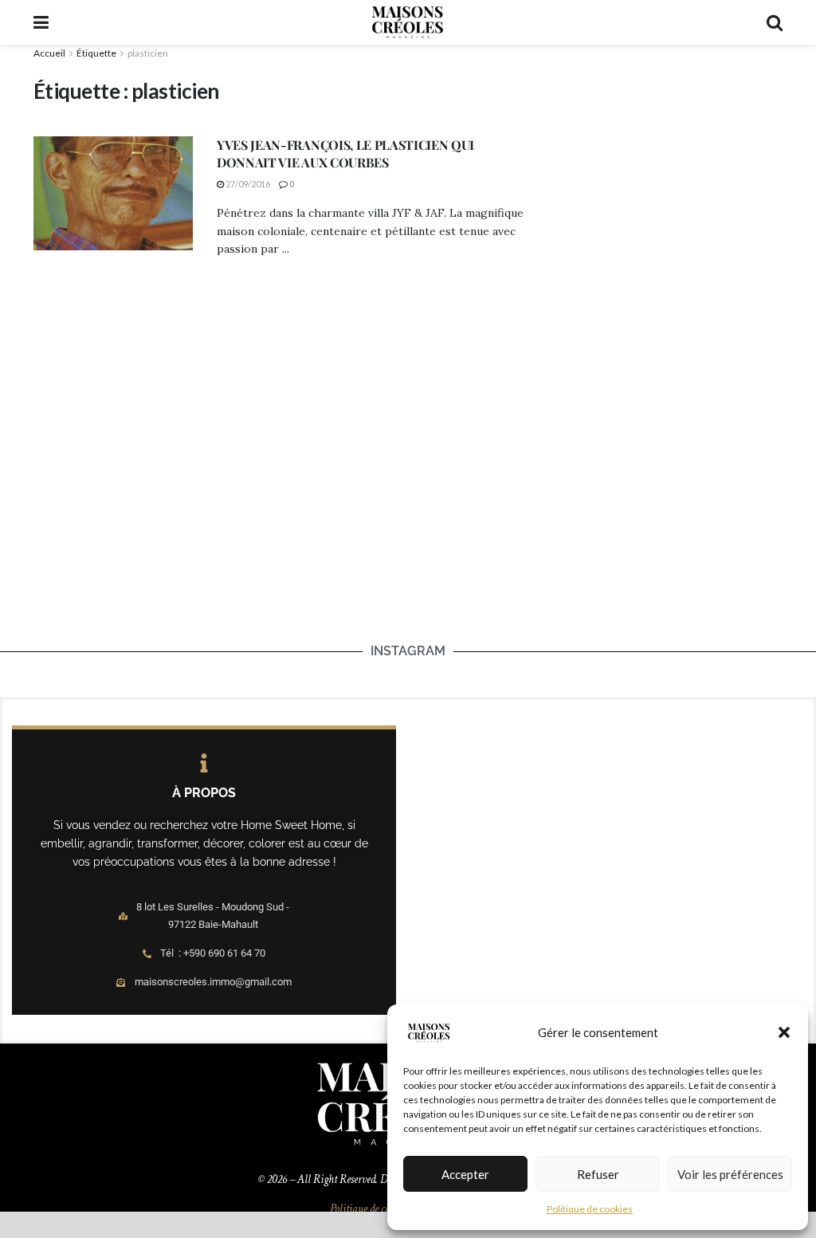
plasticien (148, 53)
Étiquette (96, 53)
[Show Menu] (41, 22)
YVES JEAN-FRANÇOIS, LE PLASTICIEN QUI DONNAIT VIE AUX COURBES (345, 153)
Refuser (598, 1174)
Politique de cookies (590, 1209)
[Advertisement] (666, 161)
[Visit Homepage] (407, 22)
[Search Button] (775, 22)
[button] (784, 1032)
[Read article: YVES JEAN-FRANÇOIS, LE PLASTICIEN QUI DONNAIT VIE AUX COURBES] (113, 193)
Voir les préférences (730, 1174)
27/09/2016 (247, 184)
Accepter (465, 1174)
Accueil (49, 53)
